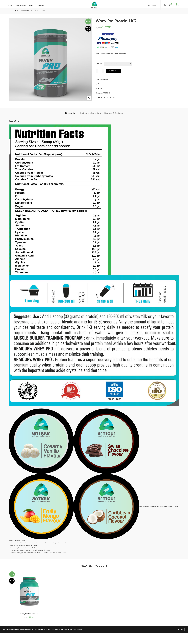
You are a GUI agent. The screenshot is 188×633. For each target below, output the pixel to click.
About (32, 5)
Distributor (21, 5)
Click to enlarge (89, 98)
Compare (101, 84)
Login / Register (152, 5)
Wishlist (171, 4)
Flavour (98, 64)
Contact (41, 5)
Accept (180, 629)
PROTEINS (25, 11)
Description (70, 113)
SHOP (10, 5)
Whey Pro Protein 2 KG (29, 614)
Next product (177, 11)
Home (19, 11)
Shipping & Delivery (113, 113)
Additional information (90, 113)
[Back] (10, 11)
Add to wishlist (103, 79)
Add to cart (113, 71)
